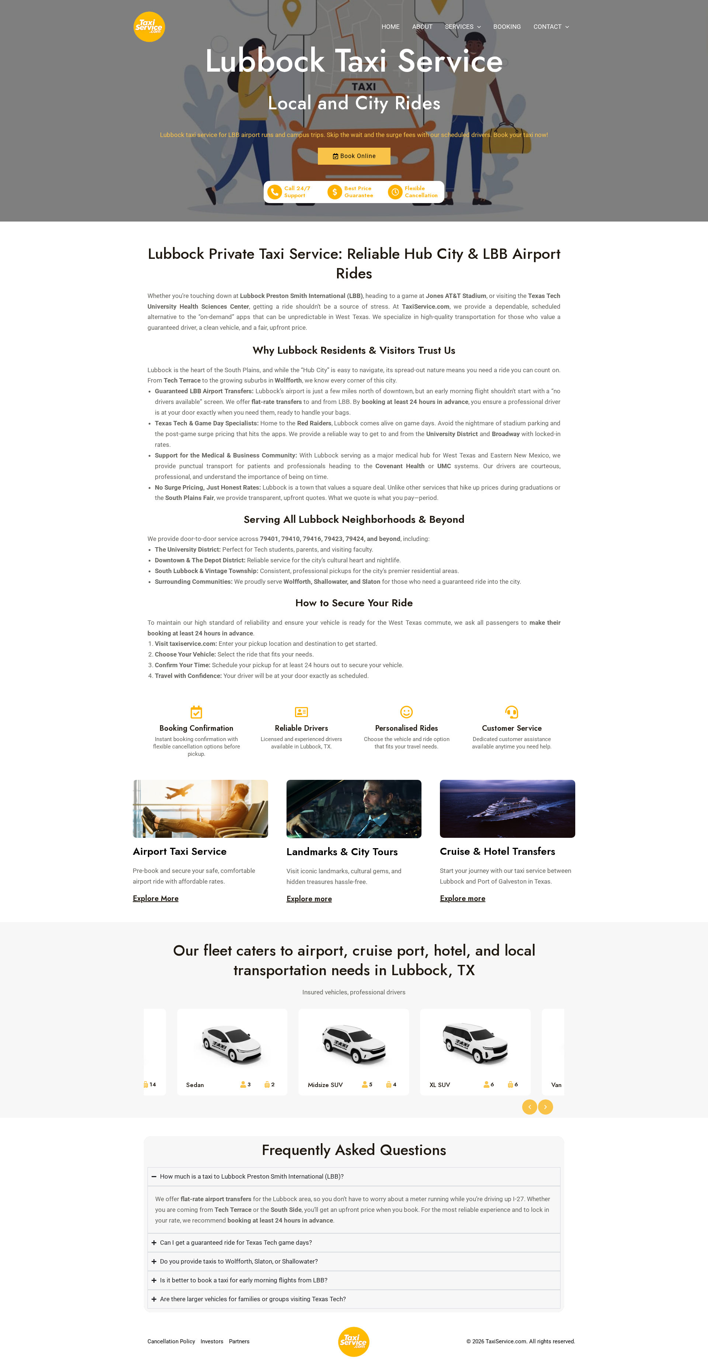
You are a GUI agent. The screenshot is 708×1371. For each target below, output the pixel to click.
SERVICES (459, 26)
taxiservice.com (192, 643)
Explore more (309, 899)
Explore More (155, 898)
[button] (477, 26)
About (422, 26)
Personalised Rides (406, 728)
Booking (507, 26)
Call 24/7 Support (297, 192)
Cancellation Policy (171, 1341)
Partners (239, 1341)
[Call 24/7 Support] (274, 192)
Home (391, 26)
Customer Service (512, 728)
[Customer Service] (511, 712)
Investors (212, 1341)
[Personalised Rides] (406, 712)
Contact (548, 26)
